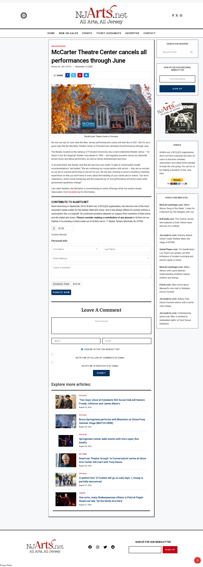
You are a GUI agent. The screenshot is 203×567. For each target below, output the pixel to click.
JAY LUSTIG (66, 67)
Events (87, 33)
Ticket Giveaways (108, 33)
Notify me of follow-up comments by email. (100, 358)
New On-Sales (68, 33)
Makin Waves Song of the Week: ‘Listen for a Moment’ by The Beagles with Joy (177, 208)
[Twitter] (176, 15)
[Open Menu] (24, 15)
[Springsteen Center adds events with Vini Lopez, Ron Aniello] (66, 441)
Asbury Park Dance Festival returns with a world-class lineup (177, 302)
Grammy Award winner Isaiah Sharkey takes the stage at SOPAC (176, 239)
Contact (149, 33)
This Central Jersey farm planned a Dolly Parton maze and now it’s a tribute (177, 222)
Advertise (132, 33)
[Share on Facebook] (67, 75)
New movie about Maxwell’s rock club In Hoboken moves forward (175, 288)
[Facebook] (173, 15)
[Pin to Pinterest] (79, 75)
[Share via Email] (86, 75)
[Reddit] (112, 546)
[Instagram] (181, 15)
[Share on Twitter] (73, 75)
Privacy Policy (6, 565)
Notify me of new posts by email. (100, 366)
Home (51, 33)
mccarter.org (74, 192)
